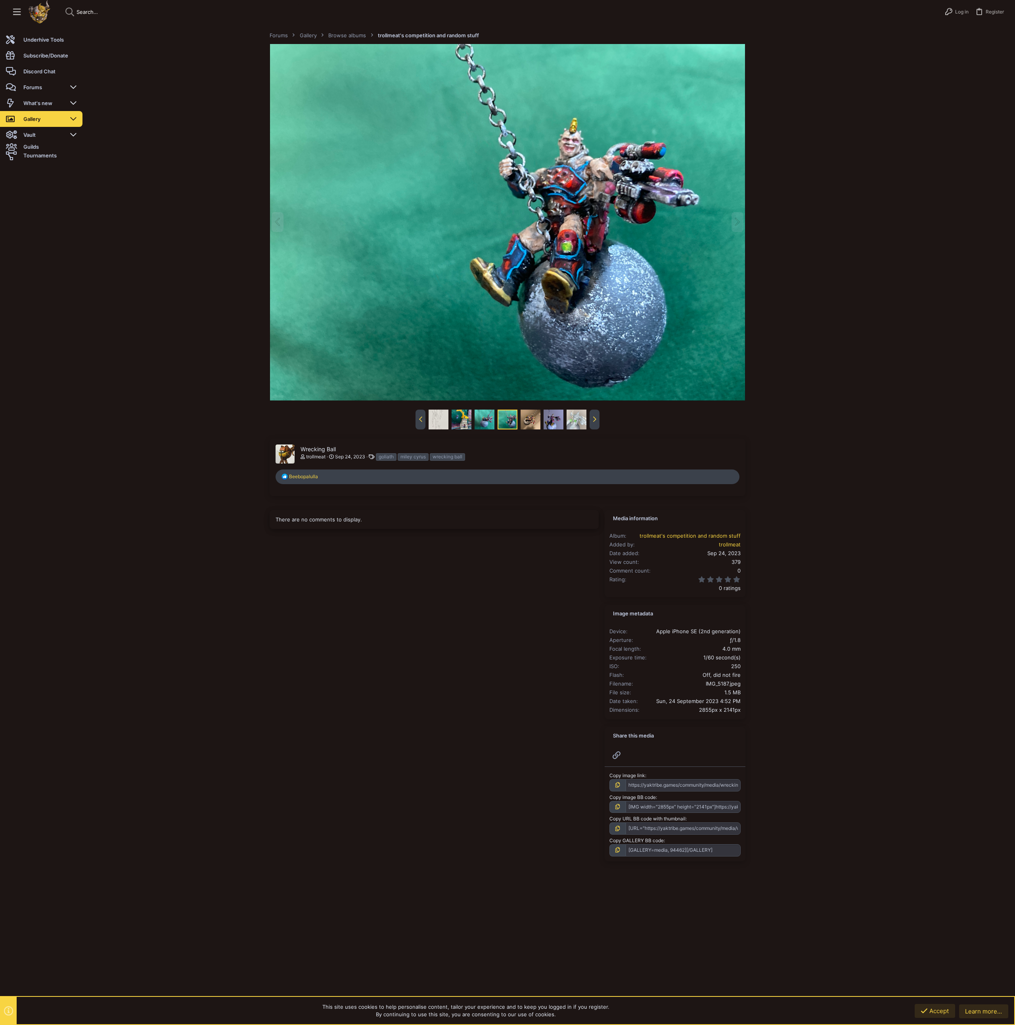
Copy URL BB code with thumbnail (647, 819)
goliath (386, 457)
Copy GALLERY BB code (636, 840)
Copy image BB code (632, 797)
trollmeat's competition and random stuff (690, 536)
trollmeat (316, 457)
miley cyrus (413, 457)
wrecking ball (447, 457)
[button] (17, 12)
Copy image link (627, 775)
